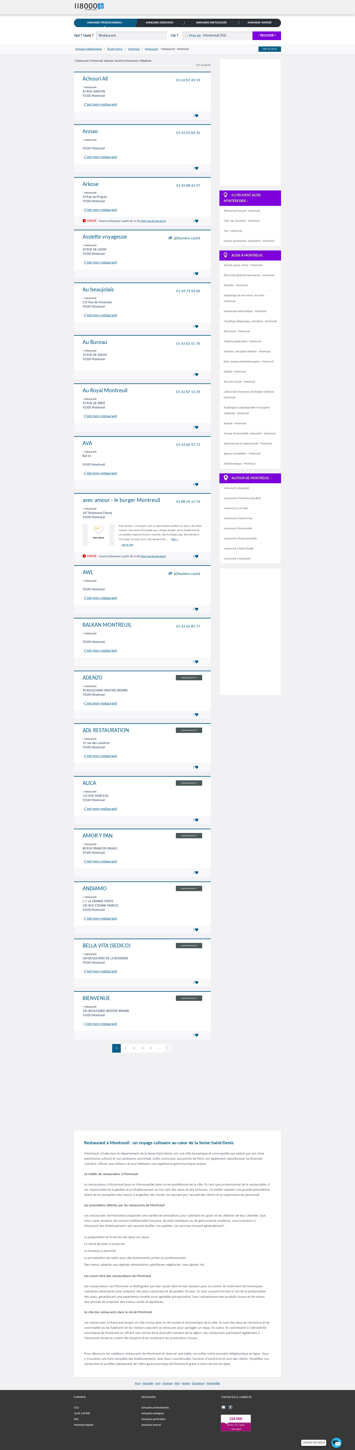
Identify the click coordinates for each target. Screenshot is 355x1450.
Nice (177, 1383)
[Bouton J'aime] (196, 115)
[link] (168, 1048)
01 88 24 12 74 (188, 502)
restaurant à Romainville (238, 528)
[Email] (223, 1407)
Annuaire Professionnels (104, 22)
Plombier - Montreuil (236, 285)
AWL (88, 573)
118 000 (235, 1419)
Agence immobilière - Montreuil (242, 453)
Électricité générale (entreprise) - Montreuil (249, 275)
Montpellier (213, 1383)
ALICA (89, 783)
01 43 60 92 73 (188, 445)
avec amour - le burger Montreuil (121, 500)
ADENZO (93, 678)
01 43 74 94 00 (188, 291)
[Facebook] (230, 1407)
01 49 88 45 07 (188, 186)
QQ (84, 36)
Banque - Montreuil (235, 423)
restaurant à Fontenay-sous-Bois (242, 498)
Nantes (186, 1383)
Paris (138, 1383)
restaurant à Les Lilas (236, 508)
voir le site (127, 545)
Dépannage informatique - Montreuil (245, 311)
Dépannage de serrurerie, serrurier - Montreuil (245, 298)
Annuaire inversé (151, 1424)
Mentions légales (83, 1424)
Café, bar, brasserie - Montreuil (241, 221)
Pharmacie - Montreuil (237, 331)
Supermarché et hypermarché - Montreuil (248, 443)
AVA (87, 443)
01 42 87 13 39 (188, 392)
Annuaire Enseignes (159, 22)
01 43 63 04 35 (188, 133)
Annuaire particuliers (154, 1419)
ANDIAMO (95, 889)
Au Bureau (95, 342)
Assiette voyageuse (105, 237)
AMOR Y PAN (98, 836)
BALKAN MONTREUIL (107, 625)
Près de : (196, 36)
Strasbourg (198, 1383)
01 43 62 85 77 (188, 627)
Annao (90, 132)
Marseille (148, 1383)
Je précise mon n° (189, 677)
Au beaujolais (98, 290)
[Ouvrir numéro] (187, 238)
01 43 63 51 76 (188, 344)
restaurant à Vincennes (237, 558)
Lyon (157, 1383)
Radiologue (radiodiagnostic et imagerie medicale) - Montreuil (247, 410)
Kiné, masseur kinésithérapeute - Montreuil (248, 361)
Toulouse (168, 1383)
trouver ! (268, 35)
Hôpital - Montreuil (235, 371)
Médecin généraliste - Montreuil (242, 341)
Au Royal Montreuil (105, 391)
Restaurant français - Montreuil (242, 210)
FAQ (76, 1419)
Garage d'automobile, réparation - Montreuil (249, 433)
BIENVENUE (96, 998)
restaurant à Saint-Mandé (239, 548)
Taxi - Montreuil (233, 231)
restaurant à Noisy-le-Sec (238, 518)
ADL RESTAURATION (106, 731)
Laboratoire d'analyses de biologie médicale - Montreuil (249, 394)
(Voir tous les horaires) (153, 221)
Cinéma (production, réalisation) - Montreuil (249, 241)
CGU (76, 1407)
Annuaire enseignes (153, 1413)
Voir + (174, 539)
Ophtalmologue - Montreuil (239, 463)
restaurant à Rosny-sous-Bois (240, 538)
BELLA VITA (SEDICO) (106, 946)
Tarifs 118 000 (82, 1413)
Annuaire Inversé (260, 22)
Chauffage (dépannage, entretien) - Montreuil (250, 321)
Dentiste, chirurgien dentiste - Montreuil (247, 351)
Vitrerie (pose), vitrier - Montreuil (243, 265)
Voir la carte (270, 49)
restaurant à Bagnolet (236, 488)
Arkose (91, 184)
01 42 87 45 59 (188, 80)
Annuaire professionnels (155, 1407)
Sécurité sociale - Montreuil (239, 381)
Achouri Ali (95, 79)
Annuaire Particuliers (211, 22)
